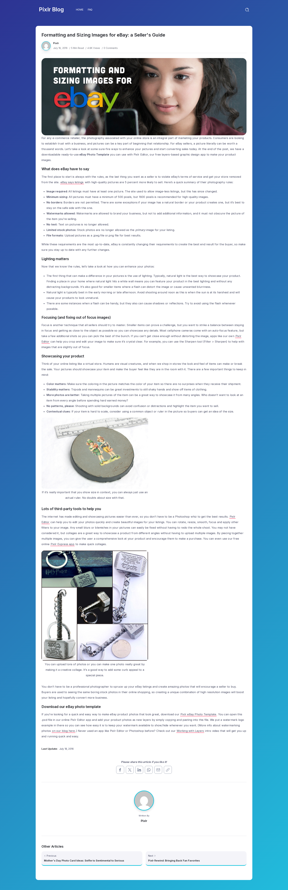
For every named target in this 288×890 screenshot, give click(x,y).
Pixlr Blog (51, 9)
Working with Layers (190, 730)
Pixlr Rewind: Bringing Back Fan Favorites (174, 860)
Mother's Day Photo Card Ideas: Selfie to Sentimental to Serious (84, 860)
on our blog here (63, 730)
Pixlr (56, 43)
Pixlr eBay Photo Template (198, 714)
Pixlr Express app (62, 544)
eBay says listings (72, 182)
